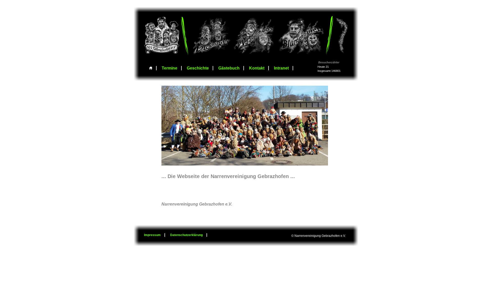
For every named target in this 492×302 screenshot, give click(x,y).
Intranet (281, 68)
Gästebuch (229, 68)
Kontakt (256, 68)
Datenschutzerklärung (186, 235)
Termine (169, 68)
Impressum (152, 235)
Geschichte (198, 68)
